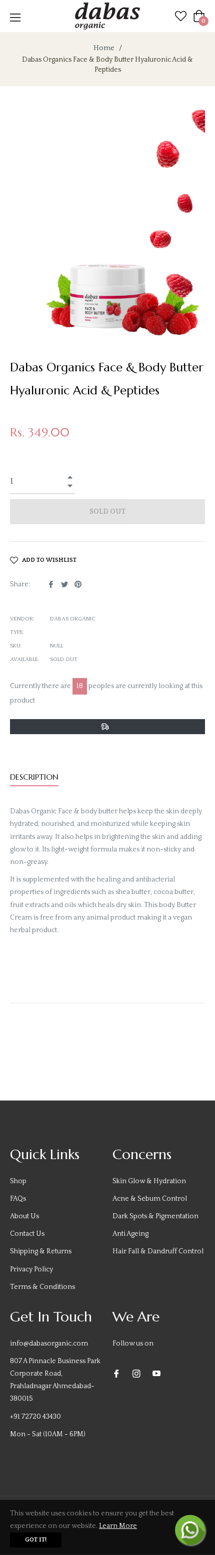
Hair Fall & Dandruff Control (158, 1251)
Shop (18, 1181)
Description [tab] (34, 777)
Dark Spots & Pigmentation (155, 1216)
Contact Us (27, 1234)
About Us (24, 1216)
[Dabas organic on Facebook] (116, 1373)
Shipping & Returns (41, 1251)
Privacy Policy (31, 1269)
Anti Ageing (130, 1234)
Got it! (35, 1539)
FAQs (18, 1199)
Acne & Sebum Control (149, 1199)
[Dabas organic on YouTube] (156, 1373)
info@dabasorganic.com (49, 1344)
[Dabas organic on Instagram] (136, 1373)
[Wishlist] (180, 15)
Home (104, 48)
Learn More (118, 1526)
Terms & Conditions (42, 1287)
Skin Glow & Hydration (149, 1181)
